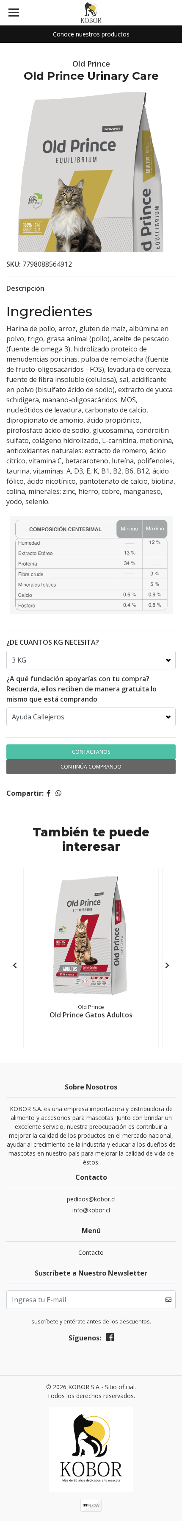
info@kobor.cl (91, 1210)
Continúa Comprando (91, 766)
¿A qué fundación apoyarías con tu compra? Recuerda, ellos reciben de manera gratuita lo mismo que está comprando (81, 689)
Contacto (91, 1252)
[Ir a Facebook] (110, 1339)
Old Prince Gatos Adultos (91, 1015)
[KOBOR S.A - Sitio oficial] (91, 12)
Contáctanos (91, 751)
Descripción (25, 288)
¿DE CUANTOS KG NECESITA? (52, 642)
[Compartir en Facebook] (48, 793)
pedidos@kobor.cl (91, 1199)
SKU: (13, 264)
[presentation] (14, 965)
